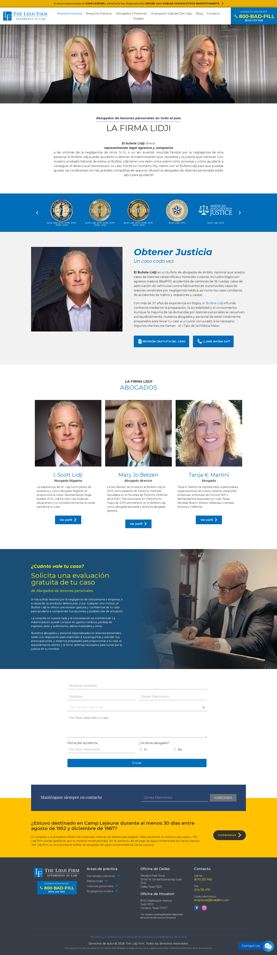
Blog (199, 13)
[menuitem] (138, 18)
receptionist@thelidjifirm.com (211, 900)
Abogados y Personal (131, 13)
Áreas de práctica (98, 13)
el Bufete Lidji (212, 303)
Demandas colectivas (101, 876)
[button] (37, 212)
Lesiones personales (100, 886)
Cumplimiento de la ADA (170, 936)
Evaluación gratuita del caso (171, 13)
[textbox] (93, 707)
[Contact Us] (268, 946)
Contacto (213, 13)
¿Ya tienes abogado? (154, 743)
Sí (145, 749)
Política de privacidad (138, 936)
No (180, 749)
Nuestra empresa (69, 13)
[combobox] (137, 707)
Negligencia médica (100, 891)
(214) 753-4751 (202, 889)
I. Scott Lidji (68, 477)
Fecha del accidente (82, 743)
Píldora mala (95, 881)
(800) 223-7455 (203, 879)
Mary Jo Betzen (138, 477)
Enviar (137, 763)
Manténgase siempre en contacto (71, 797)
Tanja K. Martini (208, 477)
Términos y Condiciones (106, 936)
